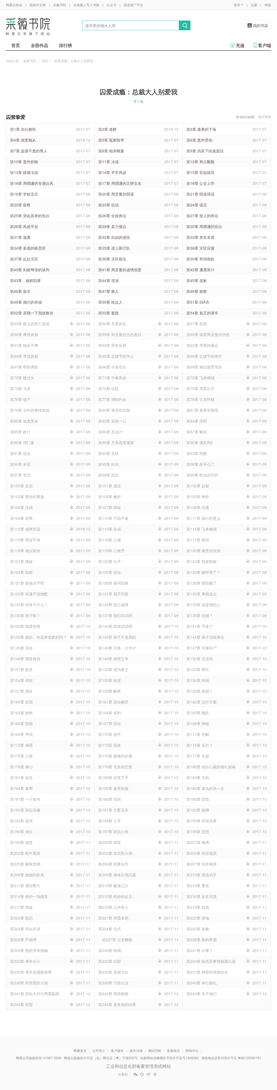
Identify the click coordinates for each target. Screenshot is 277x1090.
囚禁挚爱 (15, 116)
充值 (240, 45)
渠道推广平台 (133, 4)
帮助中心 (192, 1050)
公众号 (111, 4)
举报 (268, 4)
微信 (135, 1074)
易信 (142, 1074)
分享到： (124, 1074)
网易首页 (80, 1050)
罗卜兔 (138, 101)
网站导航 (154, 1050)
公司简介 (98, 1050)
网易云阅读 (14, 4)
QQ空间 (155, 1074)
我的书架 (260, 25)
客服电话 (173, 1050)
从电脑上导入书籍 (86, 4)
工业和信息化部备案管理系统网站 (138, 1066)
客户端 (264, 45)
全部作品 (39, 45)
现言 (45, 60)
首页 (15, 45)
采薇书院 (59, 4)
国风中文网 (37, 4)
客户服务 (117, 1050)
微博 (148, 1074)
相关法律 (136, 1050)
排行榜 (65, 45)
